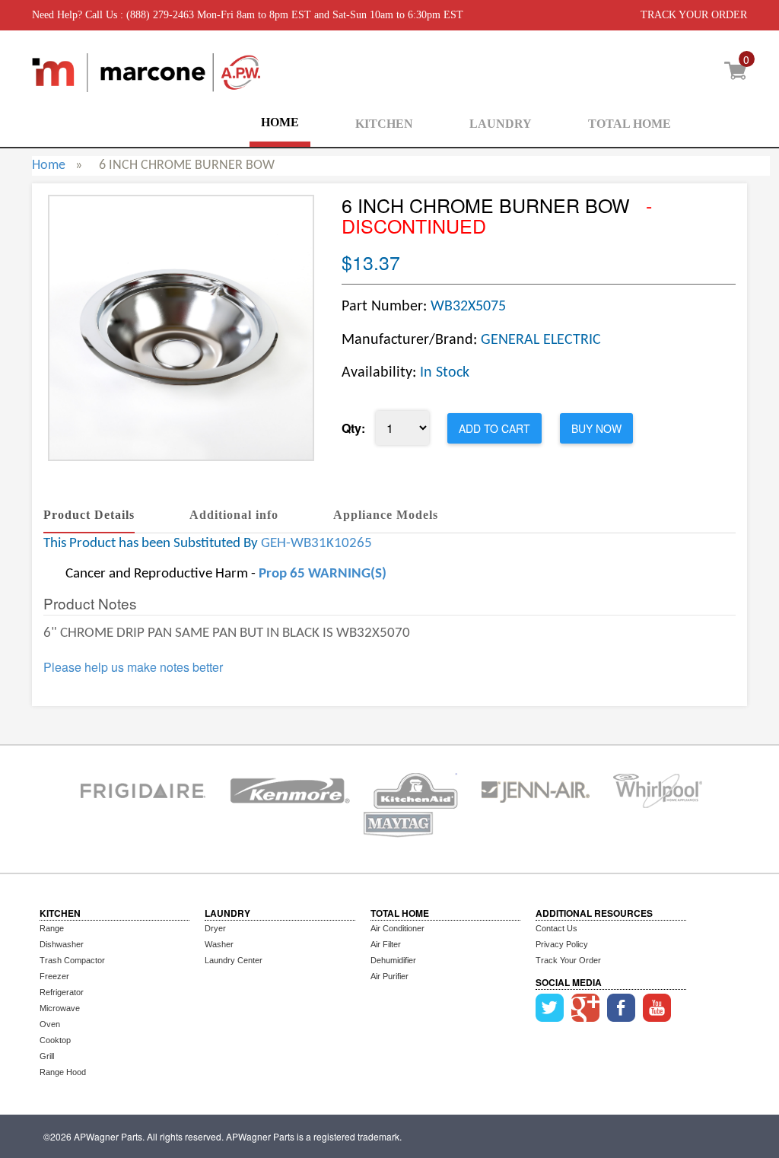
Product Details (89, 514)
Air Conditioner (397, 928)
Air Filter (385, 944)
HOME (280, 122)
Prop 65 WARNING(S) (322, 574)
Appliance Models (385, 514)
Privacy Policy (562, 944)
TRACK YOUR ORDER (694, 15)
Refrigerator (62, 992)
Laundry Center (233, 960)
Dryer (215, 928)
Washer (219, 944)
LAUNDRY (500, 123)
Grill (47, 1056)
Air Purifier (389, 976)
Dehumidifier (393, 960)
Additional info (233, 514)
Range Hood (63, 1072)
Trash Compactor (72, 960)
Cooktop (55, 1040)
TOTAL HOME (629, 123)
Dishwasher (62, 944)
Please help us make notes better (133, 667)
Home (48, 165)
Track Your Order (568, 960)
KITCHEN (384, 123)
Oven (50, 1024)
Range (52, 928)
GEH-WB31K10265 (316, 543)
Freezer (54, 976)
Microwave (60, 1008)
